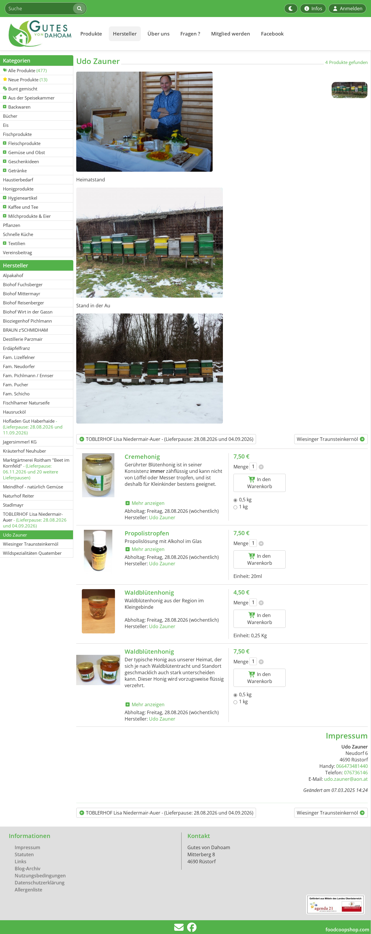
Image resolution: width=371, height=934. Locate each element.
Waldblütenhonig (149, 592)
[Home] (37, 34)
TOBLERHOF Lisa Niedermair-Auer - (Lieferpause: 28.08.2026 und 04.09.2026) (169, 439)
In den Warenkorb (259, 483)
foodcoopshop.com (347, 929)
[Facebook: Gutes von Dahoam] (192, 929)
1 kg (243, 506)
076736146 (356, 772)
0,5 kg (245, 499)
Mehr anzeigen (148, 503)
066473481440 (352, 766)
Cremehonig (142, 457)
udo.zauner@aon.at (346, 779)
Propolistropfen (147, 533)
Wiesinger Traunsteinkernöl (328, 439)
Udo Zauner (162, 517)
